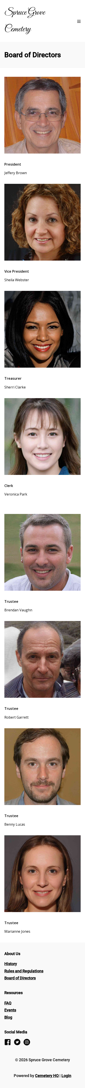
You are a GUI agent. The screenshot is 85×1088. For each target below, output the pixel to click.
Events (10, 1010)
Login (66, 1075)
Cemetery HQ (47, 1075)
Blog (8, 1017)
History (10, 963)
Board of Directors (20, 978)
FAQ (7, 1003)
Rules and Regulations (23, 971)
